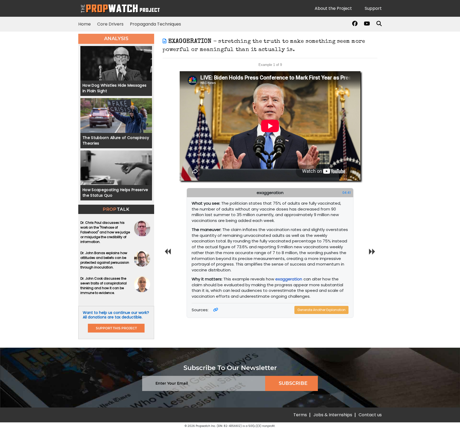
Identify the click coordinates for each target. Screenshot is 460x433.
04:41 (346, 192)
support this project (116, 328)
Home (84, 24)
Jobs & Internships (332, 415)
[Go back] (164, 41)
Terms (300, 415)
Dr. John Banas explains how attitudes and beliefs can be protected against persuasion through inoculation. (104, 260)
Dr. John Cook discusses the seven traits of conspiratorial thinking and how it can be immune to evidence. (103, 285)
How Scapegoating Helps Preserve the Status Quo (115, 192)
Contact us (370, 415)
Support (373, 8)
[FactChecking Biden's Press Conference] (215, 310)
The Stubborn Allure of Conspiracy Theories (116, 140)
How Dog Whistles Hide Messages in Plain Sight (115, 88)
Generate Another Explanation (321, 310)
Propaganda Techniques (155, 24)
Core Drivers (110, 24)
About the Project (333, 8)
